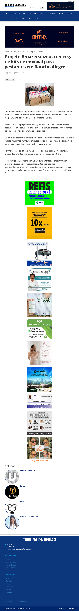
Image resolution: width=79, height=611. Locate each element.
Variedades (33, 18)
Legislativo (10, 587)
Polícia (16, 18)
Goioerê (13, 13)
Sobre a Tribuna (12, 562)
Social (24, 18)
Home (8, 559)
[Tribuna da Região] (15, 4)
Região (22, 13)
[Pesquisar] (42, 7)
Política (9, 18)
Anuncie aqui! (11, 565)
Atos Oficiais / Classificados (37, 13)
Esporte (53, 13)
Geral (61, 13)
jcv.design (71, 608)
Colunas (69, 13)
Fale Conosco (11, 568)
